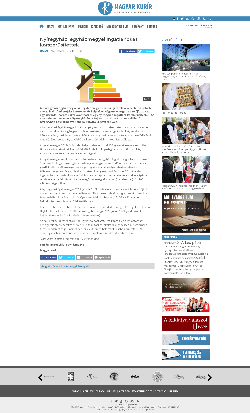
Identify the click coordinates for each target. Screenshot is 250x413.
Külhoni (83, 27)
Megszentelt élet (117, 27)
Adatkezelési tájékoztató (144, 409)
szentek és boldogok (175, 246)
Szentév (168, 261)
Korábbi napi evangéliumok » (195, 229)
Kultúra (152, 27)
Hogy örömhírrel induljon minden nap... (182, 202)
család (199, 257)
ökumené (184, 265)
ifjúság (167, 250)
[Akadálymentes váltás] (174, 19)
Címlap (75, 391)
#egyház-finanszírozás (54, 266)
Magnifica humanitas (181, 258)
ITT (81, 238)
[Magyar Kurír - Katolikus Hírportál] (125, 14)
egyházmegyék (184, 262)
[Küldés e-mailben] (84, 258)
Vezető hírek (172, 40)
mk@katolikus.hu (149, 407)
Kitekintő (97, 27)
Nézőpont (138, 27)
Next (209, 377)
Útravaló (177, 250)
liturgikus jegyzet (194, 269)
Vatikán (180, 269)
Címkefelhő (170, 237)
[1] (97, 103)
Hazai (50, 27)
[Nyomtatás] (102, 258)
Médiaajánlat (113, 409)
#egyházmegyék (80, 266)
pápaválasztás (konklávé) (177, 273)
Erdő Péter (193, 246)
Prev (40, 377)
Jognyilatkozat (126, 409)
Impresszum (101, 409)
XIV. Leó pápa (66, 27)
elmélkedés (170, 243)
